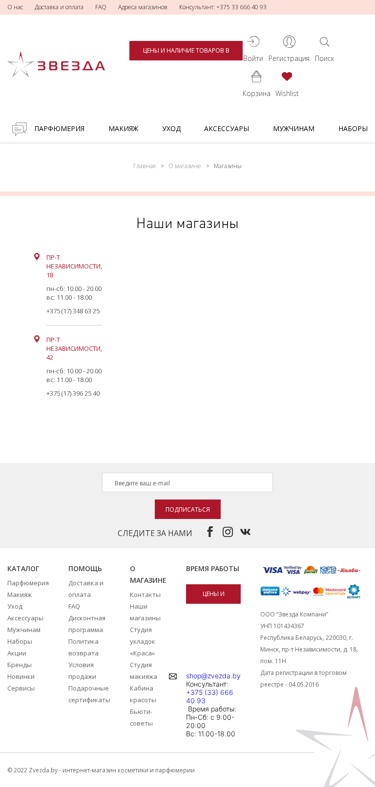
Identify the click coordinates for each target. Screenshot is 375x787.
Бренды (19, 664)
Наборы (353, 128)
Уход (171, 128)
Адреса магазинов (142, 7)
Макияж (123, 128)
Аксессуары (226, 128)
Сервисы (21, 688)
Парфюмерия (59, 128)
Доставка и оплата (59, 7)
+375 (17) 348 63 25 (73, 311)
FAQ (100, 7)
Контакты (145, 594)
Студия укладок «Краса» (142, 641)
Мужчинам (293, 128)
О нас (15, 7)
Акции (16, 653)
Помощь (85, 568)
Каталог (23, 568)
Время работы (212, 568)
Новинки (21, 676)
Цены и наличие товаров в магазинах (186, 53)
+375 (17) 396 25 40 (73, 393)
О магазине (184, 166)
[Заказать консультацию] (19, 129)
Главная (144, 166)
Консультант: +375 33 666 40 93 (223, 7)
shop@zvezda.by (213, 676)
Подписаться (188, 509)
